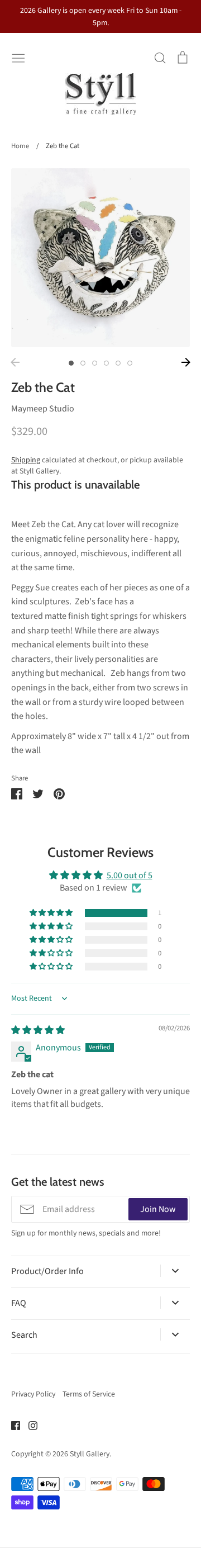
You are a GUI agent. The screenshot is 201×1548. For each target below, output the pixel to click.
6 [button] (129, 363)
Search (24, 1335)
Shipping (25, 460)
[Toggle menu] (18, 57)
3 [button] (94, 363)
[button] (52, 913)
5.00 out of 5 (129, 875)
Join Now (158, 1209)
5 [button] (118, 363)
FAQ (18, 1303)
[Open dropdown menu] (175, 1271)
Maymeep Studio (42, 409)
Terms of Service (89, 1394)
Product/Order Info (47, 1271)
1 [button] (71, 363)
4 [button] (106, 363)
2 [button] (82, 363)
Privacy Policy (33, 1394)
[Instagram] (28, 1425)
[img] (38, 1030)
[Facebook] (11, 1425)
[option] (100, 257)
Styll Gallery (89, 1454)
